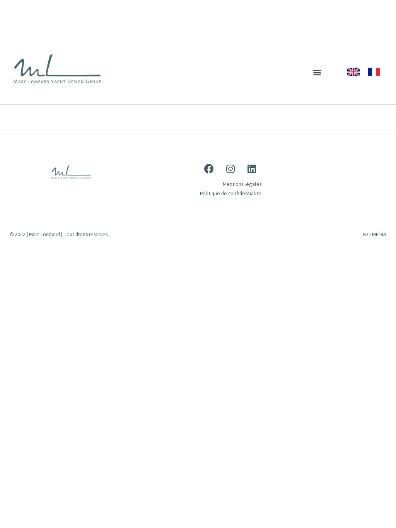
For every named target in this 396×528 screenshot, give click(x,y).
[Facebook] (209, 169)
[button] (317, 72)
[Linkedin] (251, 169)
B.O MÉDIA (374, 234)
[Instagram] (230, 169)
